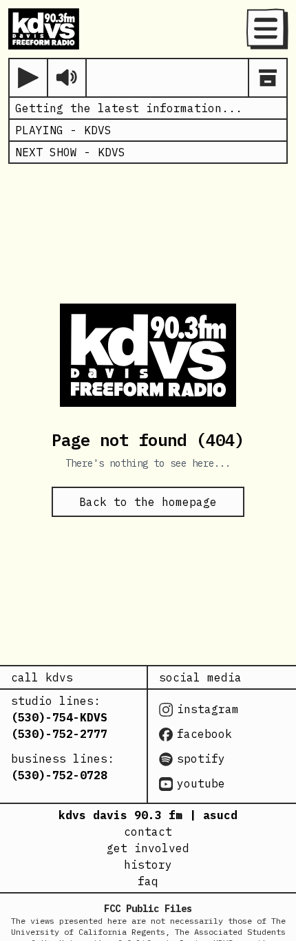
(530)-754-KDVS (59, 717)
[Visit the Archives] (267, 77)
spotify (201, 758)
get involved (148, 848)
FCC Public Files (148, 908)
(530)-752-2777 (59, 734)
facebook (204, 734)
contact (148, 831)
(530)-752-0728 (59, 775)
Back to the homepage (148, 502)
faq (148, 881)
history (148, 864)
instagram (208, 709)
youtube (201, 783)
